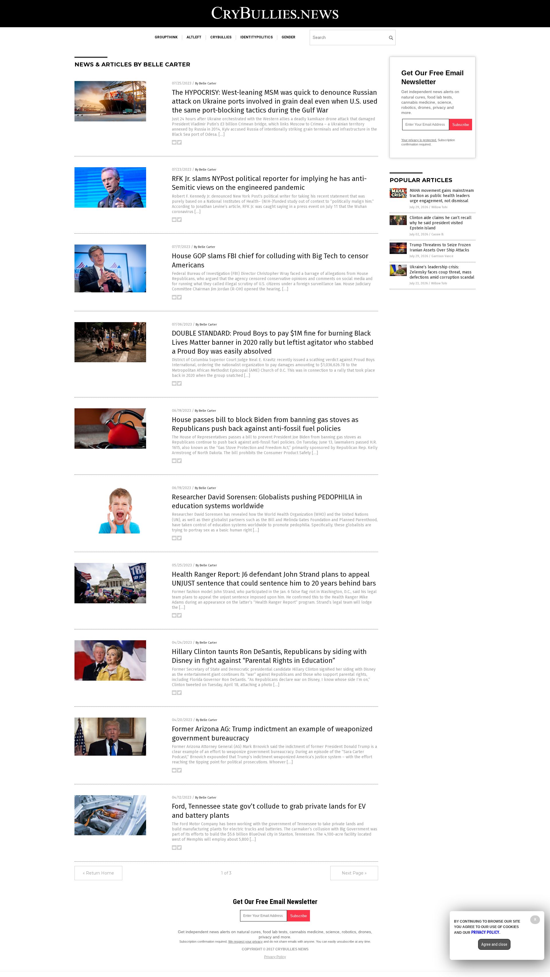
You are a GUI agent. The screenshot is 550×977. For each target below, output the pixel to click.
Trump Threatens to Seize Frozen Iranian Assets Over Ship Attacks (440, 248)
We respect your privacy (245, 941)
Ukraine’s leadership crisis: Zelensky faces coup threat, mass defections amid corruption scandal (442, 272)
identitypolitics (256, 37)
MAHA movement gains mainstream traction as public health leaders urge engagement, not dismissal (442, 195)
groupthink (166, 37)
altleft (193, 37)
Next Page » (354, 873)
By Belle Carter (205, 83)
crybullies (220, 37)
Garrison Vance (442, 256)
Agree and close (494, 944)
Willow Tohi (439, 207)
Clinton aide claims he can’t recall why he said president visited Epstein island (441, 223)
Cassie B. (437, 234)
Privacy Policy (275, 957)
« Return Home (98, 873)
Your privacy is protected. (419, 140)
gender (288, 37)
